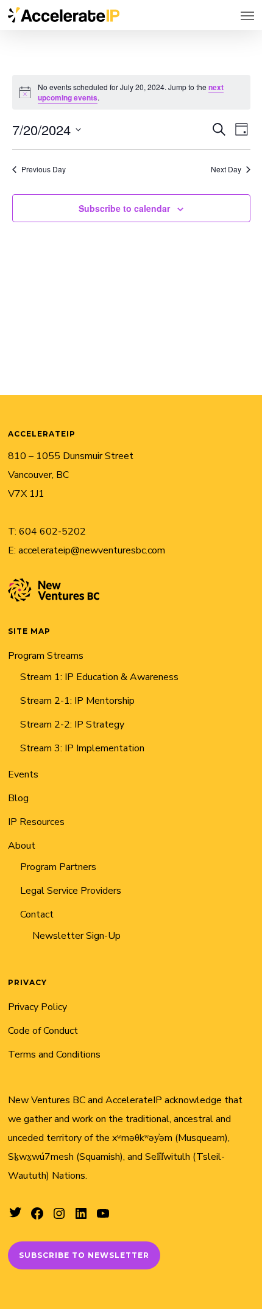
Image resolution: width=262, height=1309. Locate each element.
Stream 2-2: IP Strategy (72, 724)
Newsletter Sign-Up (76, 935)
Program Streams (45, 655)
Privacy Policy (37, 1007)
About (21, 845)
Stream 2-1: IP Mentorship (77, 700)
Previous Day (43, 169)
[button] (247, 15)
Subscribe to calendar (124, 208)
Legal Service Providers (70, 890)
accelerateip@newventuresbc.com (91, 550)
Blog (18, 798)
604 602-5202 (52, 531)
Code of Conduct (43, 1030)
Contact (37, 914)
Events (23, 774)
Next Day (226, 169)
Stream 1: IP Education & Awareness (99, 677)
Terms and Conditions (54, 1054)
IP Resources (36, 822)
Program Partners (58, 867)
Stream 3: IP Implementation (82, 748)
